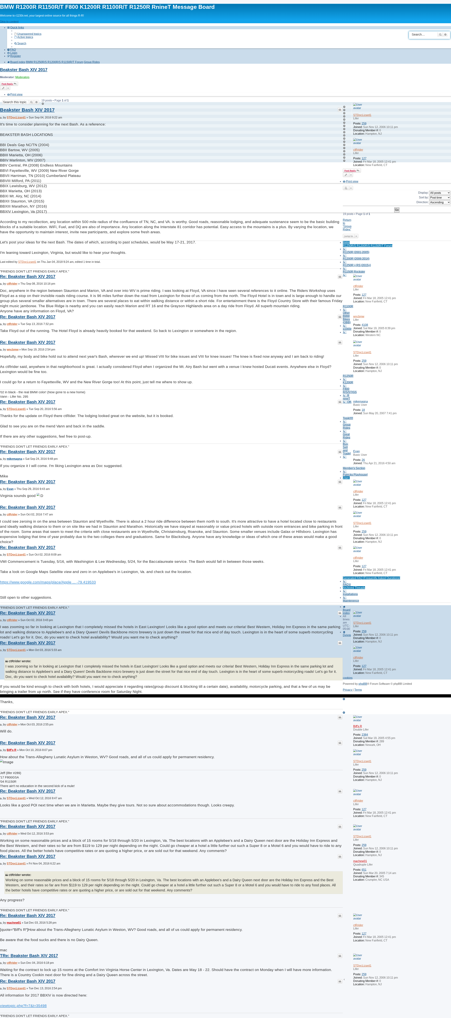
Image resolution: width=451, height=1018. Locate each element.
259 (364, 123)
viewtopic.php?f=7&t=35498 (23, 1006)
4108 (365, 324)
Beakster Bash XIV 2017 (23, 69)
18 (363, 409)
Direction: (422, 202)
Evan (356, 451)
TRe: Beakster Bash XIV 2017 (29, 955)
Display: (423, 192)
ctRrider (358, 149)
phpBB (363, 683)
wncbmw (358, 316)
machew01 (360, 861)
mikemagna (360, 401)
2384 (365, 734)
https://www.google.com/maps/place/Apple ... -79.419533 (48, 582)
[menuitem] (27, 33)
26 (363, 459)
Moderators (22, 77)
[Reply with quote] (340, 110)
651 (364, 869)
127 (364, 158)
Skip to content (9, 21)
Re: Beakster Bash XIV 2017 (27, 276)
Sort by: (424, 197)
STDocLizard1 (362, 115)
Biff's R (357, 726)
